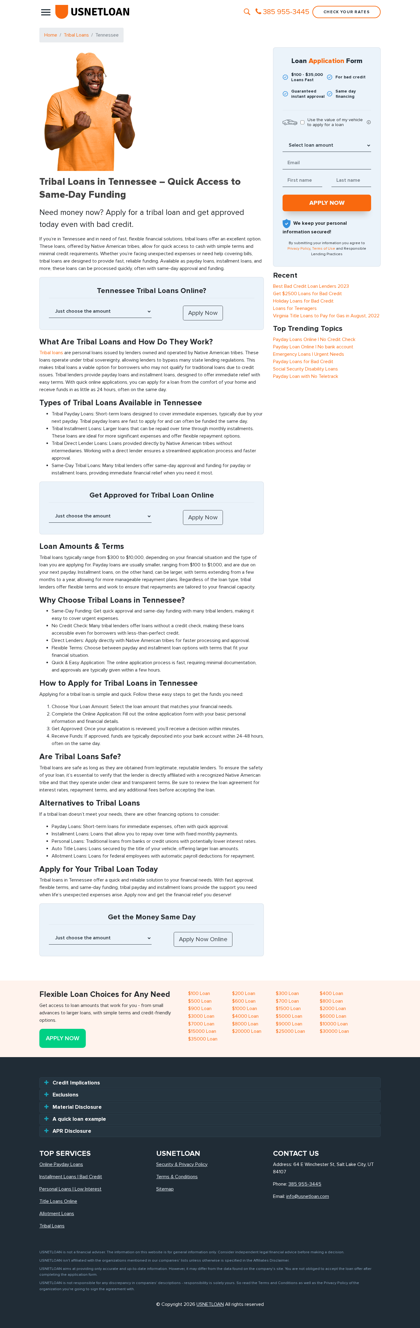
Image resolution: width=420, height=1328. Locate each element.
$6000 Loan (333, 1016)
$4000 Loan (245, 1016)
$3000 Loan (201, 1016)
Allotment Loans (56, 1214)
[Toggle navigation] (45, 12)
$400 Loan (331, 993)
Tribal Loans (76, 35)
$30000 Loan (334, 1031)
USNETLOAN (210, 1304)
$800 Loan (331, 1001)
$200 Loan (243, 993)
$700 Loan (287, 1001)
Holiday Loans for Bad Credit (303, 301)
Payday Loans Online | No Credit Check (314, 339)
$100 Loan (199, 993)
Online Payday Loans (61, 1164)
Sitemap (165, 1189)
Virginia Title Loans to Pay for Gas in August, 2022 (326, 316)
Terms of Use (323, 248)
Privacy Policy (298, 248)
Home (50, 35)
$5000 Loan (289, 1016)
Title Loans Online (58, 1201)
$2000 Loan (333, 1008)
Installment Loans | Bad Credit (70, 1177)
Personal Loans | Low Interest (70, 1189)
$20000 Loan (246, 1031)
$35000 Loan (202, 1039)
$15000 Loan (202, 1031)
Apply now (62, 1038)
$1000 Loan (244, 1008)
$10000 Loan (334, 1024)
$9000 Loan (289, 1024)
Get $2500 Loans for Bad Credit (307, 294)
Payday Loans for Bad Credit (303, 362)
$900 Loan (200, 1008)
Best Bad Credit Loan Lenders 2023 (311, 286)
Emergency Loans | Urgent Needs (308, 354)
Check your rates (346, 12)
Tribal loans (51, 353)
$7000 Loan (201, 1024)
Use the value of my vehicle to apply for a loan (335, 122)
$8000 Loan (245, 1024)
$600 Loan (244, 1001)
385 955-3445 (304, 1184)
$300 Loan (287, 993)
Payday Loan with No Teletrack (305, 376)
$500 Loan (200, 1001)
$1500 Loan (288, 1008)
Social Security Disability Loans (305, 369)
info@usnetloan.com (307, 1196)
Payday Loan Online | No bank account (313, 347)
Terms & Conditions (177, 1177)
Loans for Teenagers (295, 308)
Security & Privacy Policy (182, 1164)
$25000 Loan (290, 1031)
